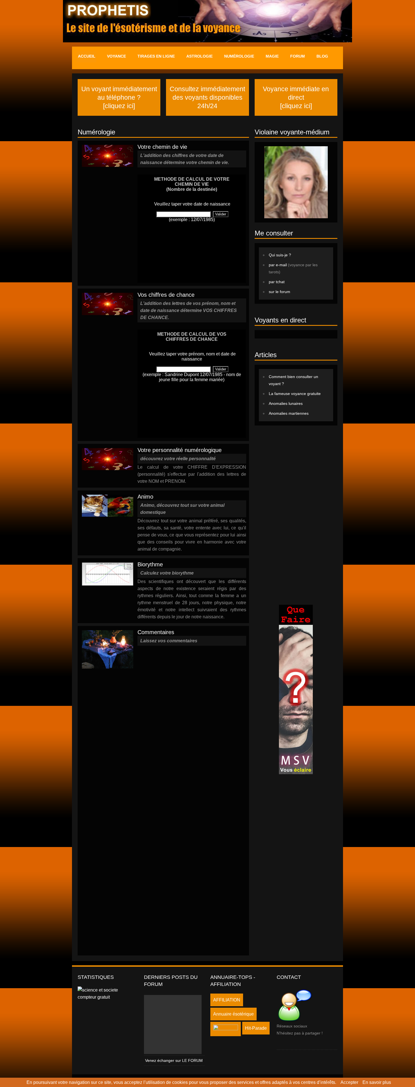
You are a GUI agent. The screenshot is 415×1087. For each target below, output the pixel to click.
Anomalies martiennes (289, 413)
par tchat (277, 282)
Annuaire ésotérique (233, 1014)
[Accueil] (207, 3)
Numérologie (239, 56)
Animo (145, 497)
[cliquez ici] (119, 106)
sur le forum (279, 291)
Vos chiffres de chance (166, 295)
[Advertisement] (296, 514)
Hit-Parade (256, 1028)
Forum (297, 56)
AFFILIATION (226, 999)
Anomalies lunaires (286, 403)
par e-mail (278, 265)
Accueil (86, 56)
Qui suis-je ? (280, 255)
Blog (322, 56)
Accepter (349, 1082)
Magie (272, 56)
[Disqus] (191, 723)
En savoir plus (376, 1082)
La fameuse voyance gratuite (295, 393)
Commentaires (155, 632)
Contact (289, 977)
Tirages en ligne (156, 56)
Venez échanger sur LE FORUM (174, 1060)
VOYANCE (116, 56)
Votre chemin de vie (162, 147)
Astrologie (199, 56)
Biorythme (150, 564)
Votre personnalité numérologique (179, 450)
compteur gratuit (94, 997)
